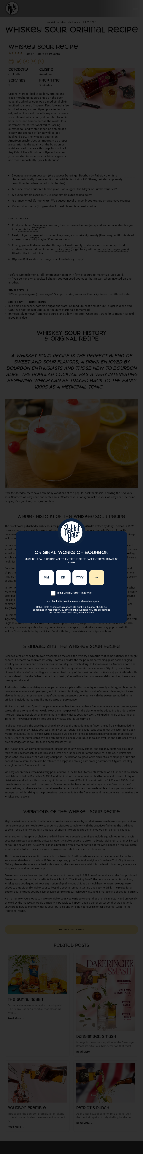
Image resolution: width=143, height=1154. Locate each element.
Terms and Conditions (65, 612)
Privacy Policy (86, 612)
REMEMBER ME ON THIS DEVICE (74, 593)
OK (96, 577)
